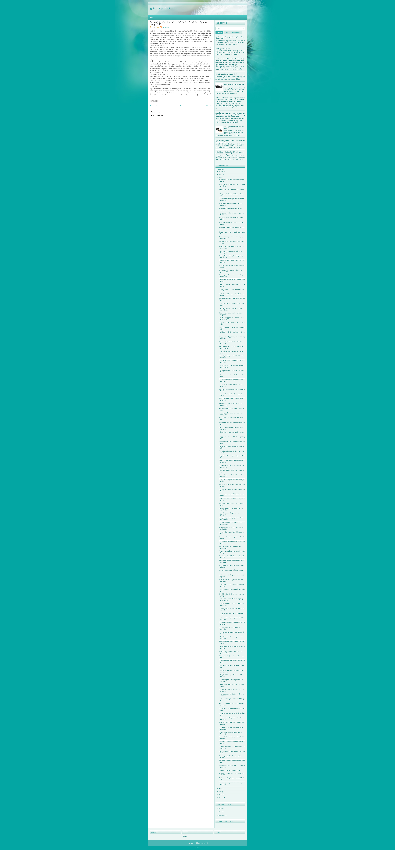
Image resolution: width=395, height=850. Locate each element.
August (221, 171)
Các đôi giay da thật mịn (223, 49)
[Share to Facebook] (156, 101)
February (222, 795)
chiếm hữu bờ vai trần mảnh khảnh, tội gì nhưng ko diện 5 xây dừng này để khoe (230, 153)
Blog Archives (236, 32)
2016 (219, 169)
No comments (166, 27)
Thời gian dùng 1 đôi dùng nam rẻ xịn (229, 770)
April (220, 792)
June (220, 177)
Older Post (209, 105)
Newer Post (153, 105)
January (221, 798)
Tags (226, 32)
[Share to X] (154, 101)
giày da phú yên (161, 8)
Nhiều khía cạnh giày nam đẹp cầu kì (226, 74)
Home (151, 17)
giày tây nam (220, 812)
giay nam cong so (222, 815)
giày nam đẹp (220, 808)
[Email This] (151, 101)
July (220, 174)
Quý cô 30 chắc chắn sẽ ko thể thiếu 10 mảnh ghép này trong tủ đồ (178, 23)
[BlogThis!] (153, 101)
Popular (219, 32)
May (220, 789)
